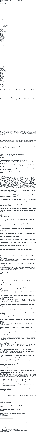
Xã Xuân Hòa (30, 185)
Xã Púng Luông (30, 177)
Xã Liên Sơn (17, 178)
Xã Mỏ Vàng (12, 180)
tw (2, 419)
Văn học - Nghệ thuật (4, 25)
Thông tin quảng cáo (3, 84)
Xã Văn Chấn (29, 178)
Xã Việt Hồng (10, 182)
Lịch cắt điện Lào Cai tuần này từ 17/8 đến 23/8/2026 (13, 160)
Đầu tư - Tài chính (3, 16)
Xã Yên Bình (22, 181)
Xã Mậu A (4, 180)
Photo (1, 80)
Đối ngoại (1, 10)
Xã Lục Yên (22, 180)
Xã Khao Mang (19, 177)
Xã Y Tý (28, 183)
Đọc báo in (2, 38)
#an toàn (10, 151)
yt (1, 2)
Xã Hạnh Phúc (7, 178)
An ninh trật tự (2, 30)
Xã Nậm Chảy (11, 185)
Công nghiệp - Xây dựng (4, 15)
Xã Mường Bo (8, 186)
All (0, 42)
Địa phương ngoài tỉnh (4, 177)
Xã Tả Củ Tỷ (5, 187)
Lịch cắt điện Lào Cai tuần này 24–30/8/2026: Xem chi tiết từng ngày (18, 242)
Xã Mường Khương (19, 187)
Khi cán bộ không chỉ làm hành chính (9, 236)
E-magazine (2, 81)
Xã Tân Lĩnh (26, 180)
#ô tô (8, 151)
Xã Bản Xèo (11, 184)
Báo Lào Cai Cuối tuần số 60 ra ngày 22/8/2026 (12, 413)
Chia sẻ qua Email (21, 96)
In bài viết (16, 96)
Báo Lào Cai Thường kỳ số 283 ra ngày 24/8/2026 (13, 405)
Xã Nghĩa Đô (20, 185)
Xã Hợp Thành (23, 182)
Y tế (0, 20)
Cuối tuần (1, 41)
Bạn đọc (1, 23)
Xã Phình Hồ (12, 178)
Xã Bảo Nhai (28, 186)
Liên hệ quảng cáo (22, 0)
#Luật (17, 151)
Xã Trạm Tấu (3, 178)
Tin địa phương (3, 176)
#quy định (2, 151)
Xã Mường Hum (19, 183)
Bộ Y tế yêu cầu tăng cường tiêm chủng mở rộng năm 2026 (15, 349)
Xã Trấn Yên (29, 181)
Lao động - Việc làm (3, 21)
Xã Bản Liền (32, 186)
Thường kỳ (2, 40)
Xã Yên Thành (13, 181)
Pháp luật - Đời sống (3, 31)
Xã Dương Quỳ (32, 184)
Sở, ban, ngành (10, 177)
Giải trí (1, 27)
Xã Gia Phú (15, 183)
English (1, 1)
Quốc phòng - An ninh (4, 9)
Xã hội (1, 18)
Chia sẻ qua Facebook (4, 96)
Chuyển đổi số (2, 36)
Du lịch (1, 28)
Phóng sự (1, 35)
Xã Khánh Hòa (30, 180)
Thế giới (1, 34)
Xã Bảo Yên (16, 185)
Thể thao (1, 33)
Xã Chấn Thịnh (5, 179)
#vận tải (14, 151)
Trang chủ (2, 5)
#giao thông (20, 151)
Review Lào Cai (2, 37)
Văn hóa (1, 24)
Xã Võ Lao (19, 184)
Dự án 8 (1, 86)
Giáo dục (1, 19)
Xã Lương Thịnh (5, 182)
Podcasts (1, 82)
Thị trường (2, 17)
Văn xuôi (1, 62)
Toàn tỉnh (15, 177)
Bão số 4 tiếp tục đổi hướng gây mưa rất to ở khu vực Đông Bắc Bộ (17, 233)
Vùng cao (1, 39)
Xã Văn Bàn (28, 184)
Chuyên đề (2, 85)
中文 (3, 1)
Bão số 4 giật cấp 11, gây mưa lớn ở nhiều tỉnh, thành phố (14, 245)
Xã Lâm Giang (26, 179)
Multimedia (2, 78)
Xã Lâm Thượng (17, 180)
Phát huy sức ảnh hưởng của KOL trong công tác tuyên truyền (16, 249)
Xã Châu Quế (21, 179)
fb (0, 2)
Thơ (0, 63)
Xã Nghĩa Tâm (10, 179)
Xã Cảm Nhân (8, 181)
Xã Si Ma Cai (33, 187)
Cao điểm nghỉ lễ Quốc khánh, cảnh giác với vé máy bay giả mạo (17, 342)
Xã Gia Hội (21, 178)
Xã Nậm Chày (6, 184)
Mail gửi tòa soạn (16, 0)
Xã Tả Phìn (20, 186)
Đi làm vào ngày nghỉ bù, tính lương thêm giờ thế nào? (14, 335)
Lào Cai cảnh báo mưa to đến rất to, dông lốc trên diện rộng (15, 281)
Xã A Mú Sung (31, 183)
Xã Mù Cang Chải (25, 177)
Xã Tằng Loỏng (10, 183)
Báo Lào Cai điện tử (3, 3)
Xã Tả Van (16, 186)
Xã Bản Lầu (25, 187)
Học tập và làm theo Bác (4, 8)
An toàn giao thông (3, 32)
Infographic (2, 83)
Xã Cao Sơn (29, 187)
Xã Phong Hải (28, 182)
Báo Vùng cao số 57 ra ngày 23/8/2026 (10, 409)
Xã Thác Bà (18, 181)
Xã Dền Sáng (24, 183)
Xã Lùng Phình (9, 187)
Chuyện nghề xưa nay (4, 26)
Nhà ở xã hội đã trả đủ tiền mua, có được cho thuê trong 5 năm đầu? (18, 395)
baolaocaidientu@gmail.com (7, 425)
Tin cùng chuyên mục (4, 246)
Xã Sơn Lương (25, 178)
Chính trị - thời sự (3, 6)
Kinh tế (1, 11)
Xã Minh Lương (6, 185)
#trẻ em (5, 151)
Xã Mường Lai (3, 181)
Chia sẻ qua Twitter (11, 96)
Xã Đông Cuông (31, 179)
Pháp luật (1, 29)
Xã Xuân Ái (8, 180)
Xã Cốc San (19, 182)
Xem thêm (2, 400)
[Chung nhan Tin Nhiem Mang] (5, 431)
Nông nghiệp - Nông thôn (4, 49)
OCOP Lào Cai (2, 14)
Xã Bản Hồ (13, 186)
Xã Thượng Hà (25, 185)
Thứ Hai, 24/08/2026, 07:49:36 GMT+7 (6, 0)
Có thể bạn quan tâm (4, 216)
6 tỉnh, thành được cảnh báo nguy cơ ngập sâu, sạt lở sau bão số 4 (17, 239)
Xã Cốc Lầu (24, 186)
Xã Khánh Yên (23, 184)
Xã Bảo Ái (25, 181)
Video (1, 79)
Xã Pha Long (14, 187)
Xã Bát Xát (15, 184)
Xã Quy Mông (15, 182)
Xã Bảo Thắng (5, 183)
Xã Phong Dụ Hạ (16, 179)
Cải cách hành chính (3, 22)
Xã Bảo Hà (4, 186)
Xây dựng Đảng (2, 7)
